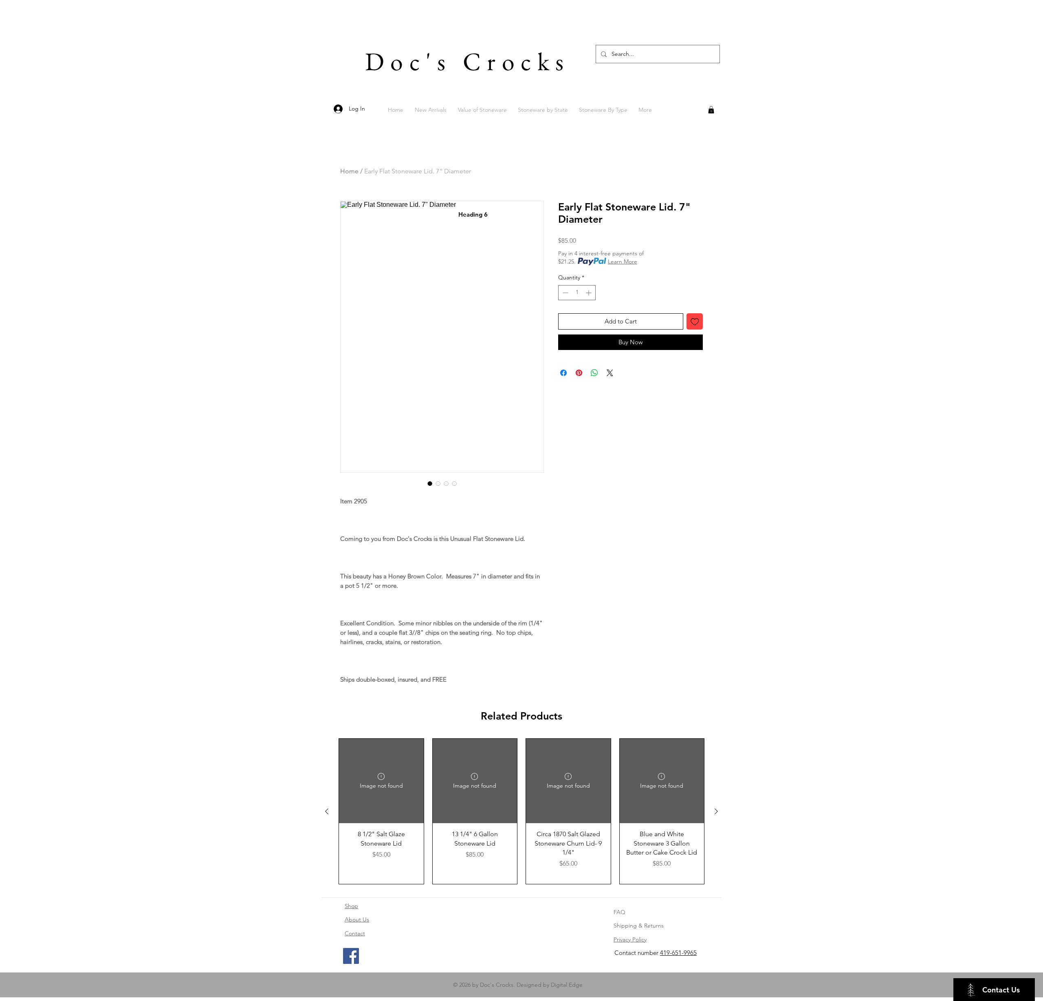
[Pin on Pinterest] (579, 373)
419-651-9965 (678, 953)
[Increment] (589, 293)
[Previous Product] (327, 811)
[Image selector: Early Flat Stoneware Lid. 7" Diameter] (430, 483)
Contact (355, 933)
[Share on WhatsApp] (594, 373)
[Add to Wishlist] (695, 321)
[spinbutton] (577, 293)
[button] (711, 109)
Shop (351, 906)
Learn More (622, 261)
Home (349, 171)
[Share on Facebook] (563, 373)
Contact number (637, 953)
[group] (521, 811)
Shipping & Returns (639, 925)
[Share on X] (610, 373)
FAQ (619, 912)
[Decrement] (564, 293)
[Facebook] (351, 956)
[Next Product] (716, 811)
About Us (357, 919)
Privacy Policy (630, 939)
